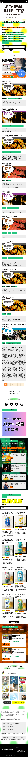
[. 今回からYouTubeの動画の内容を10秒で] (22, 680)
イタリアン (20, 32)
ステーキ (21, 34)
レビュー (10, 448)
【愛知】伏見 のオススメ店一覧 (10, 17)
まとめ (17, 448)
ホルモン (10, 36)
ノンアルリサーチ (14, 755)
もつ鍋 (16, 40)
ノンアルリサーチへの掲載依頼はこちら (14, 392)
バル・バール (22, 36)
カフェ (16, 36)
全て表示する (6, 29)
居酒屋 (4, 32)
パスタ (16, 38)
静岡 (9, 27)
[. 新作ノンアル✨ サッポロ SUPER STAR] (14, 696)
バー (20, 40)
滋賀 (24, 27)
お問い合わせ (18, 753)
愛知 (14, 27)
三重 (19, 27)
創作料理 (5, 36)
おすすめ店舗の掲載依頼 (20, 751)
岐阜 (5, 27)
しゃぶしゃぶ (5, 42)
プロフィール (18, 748)
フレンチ (10, 38)
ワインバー (5, 40)
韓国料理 (21, 38)
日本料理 (5, 38)
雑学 (4, 450)
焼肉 (4, 34)
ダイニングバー (10, 34)
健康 (4, 448)
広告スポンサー (8, 409)
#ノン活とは (18, 747)
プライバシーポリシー (20, 750)
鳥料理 (11, 40)
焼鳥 (16, 34)
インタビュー (11, 450)
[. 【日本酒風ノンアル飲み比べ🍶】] (5, 696)
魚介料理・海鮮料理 (12, 32)
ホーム (3, 17)
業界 (23, 448)
